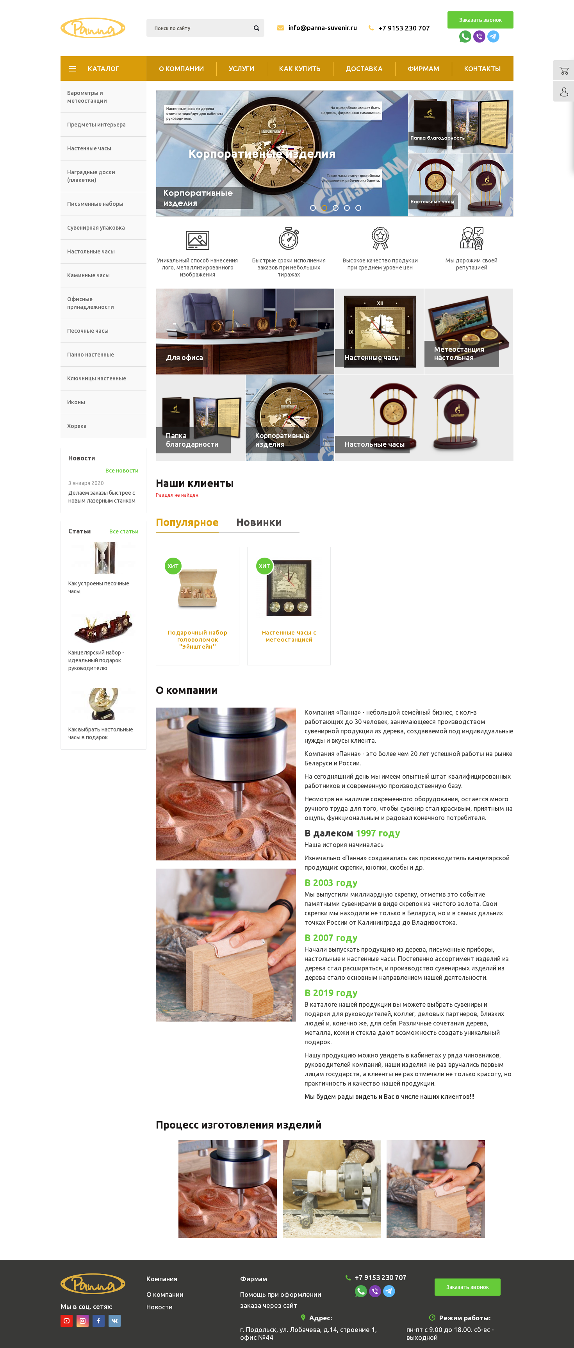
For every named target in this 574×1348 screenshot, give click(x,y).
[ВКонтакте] (115, 1321)
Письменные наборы (95, 204)
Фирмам (423, 68)
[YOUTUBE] (67, 1321)
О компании (181, 68)
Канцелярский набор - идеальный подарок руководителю (96, 660)
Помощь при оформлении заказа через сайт (280, 1300)
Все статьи (124, 531)
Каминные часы (88, 275)
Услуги (241, 68)
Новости (159, 1307)
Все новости (122, 470)
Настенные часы (89, 148)
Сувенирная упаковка (96, 228)
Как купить (300, 68)
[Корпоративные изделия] (290, 418)
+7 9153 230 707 (404, 28)
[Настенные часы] (379, 331)
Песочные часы (88, 331)
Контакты (482, 68)
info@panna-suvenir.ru (323, 27)
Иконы (76, 402)
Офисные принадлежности (90, 303)
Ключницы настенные (96, 378)
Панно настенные (90, 354)
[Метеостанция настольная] (468, 331)
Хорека (77, 426)
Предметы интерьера (96, 124)
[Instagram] (83, 1321)
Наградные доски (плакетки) (91, 176)
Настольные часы (91, 251)
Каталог (103, 68)
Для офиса (220, 153)
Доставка (364, 68)
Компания (161, 1278)
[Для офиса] (245, 331)
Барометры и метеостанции (87, 97)
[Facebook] (99, 1321)
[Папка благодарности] (200, 418)
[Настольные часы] (424, 418)
